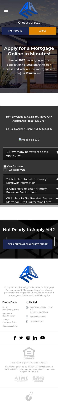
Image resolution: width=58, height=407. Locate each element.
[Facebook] (15, 338)
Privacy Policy (17, 363)
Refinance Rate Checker (8, 314)
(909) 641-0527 (30, 23)
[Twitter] (21, 338)
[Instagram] (28, 338)
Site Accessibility (10, 326)
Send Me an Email (38, 317)
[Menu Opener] (6, 10)
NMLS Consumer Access (36, 363)
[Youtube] (42, 338)
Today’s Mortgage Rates (9, 321)
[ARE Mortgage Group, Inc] (28, 10)
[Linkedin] (35, 338)
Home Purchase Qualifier (10, 308)
